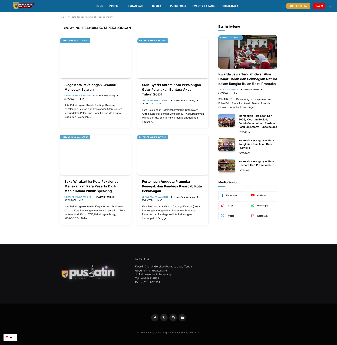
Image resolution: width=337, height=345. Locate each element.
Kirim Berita (298, 6)
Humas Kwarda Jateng (184, 100)
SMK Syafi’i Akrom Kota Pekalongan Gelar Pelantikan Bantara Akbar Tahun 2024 (171, 89)
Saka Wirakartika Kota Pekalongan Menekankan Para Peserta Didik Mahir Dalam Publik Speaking (92, 186)
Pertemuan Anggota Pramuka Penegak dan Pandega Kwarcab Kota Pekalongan (172, 186)
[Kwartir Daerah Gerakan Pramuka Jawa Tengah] (23, 6)
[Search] (330, 6)
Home (100, 6)
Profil (113, 6)
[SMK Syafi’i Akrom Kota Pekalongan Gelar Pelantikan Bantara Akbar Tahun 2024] (172, 58)
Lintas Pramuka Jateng (75, 40)
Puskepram (178, 6)
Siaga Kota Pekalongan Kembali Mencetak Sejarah (90, 87)
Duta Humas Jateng (105, 95)
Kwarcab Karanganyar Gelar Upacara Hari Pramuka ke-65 (257, 163)
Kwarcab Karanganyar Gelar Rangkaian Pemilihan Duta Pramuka (257, 144)
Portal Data (229, 6)
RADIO (319, 6)
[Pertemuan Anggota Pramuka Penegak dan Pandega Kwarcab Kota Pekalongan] (172, 155)
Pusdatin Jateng (251, 89)
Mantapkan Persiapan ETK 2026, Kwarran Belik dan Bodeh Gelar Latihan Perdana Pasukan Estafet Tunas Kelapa (258, 121)
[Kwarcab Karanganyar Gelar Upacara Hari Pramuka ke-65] (226, 165)
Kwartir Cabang (203, 6)
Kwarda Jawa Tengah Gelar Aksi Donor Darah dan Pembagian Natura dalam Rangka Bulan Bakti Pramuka (247, 79)
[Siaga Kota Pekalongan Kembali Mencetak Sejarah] (95, 58)
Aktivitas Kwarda (230, 37)
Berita (156, 6)
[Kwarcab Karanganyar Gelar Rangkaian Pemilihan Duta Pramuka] (226, 144)
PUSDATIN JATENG (105, 197)
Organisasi (135, 6)
